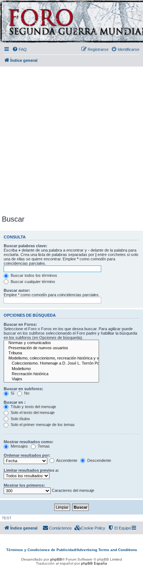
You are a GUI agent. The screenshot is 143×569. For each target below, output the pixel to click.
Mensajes (19, 446)
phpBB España (94, 563)
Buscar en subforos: (23, 389)
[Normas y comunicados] (51, 343)
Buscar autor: (17, 290)
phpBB (56, 559)
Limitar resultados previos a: (31, 470)
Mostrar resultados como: (29, 442)
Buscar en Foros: (20, 324)
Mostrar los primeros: (24, 485)
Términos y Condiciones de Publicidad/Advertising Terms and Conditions (71, 550)
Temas (43, 446)
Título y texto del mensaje (33, 406)
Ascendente (66, 460)
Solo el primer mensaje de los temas (42, 424)
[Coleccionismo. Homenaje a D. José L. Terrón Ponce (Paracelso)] (51, 363)
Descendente (98, 460)
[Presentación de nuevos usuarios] (51, 348)
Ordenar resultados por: (27, 455)
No (26, 393)
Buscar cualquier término (32, 281)
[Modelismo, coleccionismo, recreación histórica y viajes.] (51, 358)
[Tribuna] (51, 353)
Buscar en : (15, 402)
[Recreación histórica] (51, 374)
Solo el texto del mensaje (32, 412)
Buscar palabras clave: (25, 246)
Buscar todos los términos (33, 275)
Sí (12, 393)
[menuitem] (19, 49)
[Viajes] (51, 379)
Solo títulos (20, 419)
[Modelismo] (51, 369)
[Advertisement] (71, 139)
